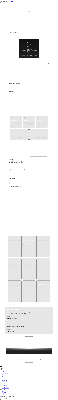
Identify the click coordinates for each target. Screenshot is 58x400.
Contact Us (3, 375)
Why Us (11, 1)
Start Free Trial (16, 32)
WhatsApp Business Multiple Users (6, 386)
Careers (3, 374)
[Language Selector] (0, 2)
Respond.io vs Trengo (4, 381)
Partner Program (4, 372)
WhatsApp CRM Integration (5, 388)
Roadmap (3, 371)
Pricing (9, 1)
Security (3, 394)
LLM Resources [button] (3, 368)
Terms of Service (4, 392)
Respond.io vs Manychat (5, 382)
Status (2, 376)
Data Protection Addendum (5, 393)
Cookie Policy (3, 391)
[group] (29, 368)
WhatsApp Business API (5, 385)
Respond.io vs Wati (4, 380)
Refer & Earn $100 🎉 (5, 373)
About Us (3, 370)
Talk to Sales (11, 32)
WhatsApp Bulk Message (5, 387)
